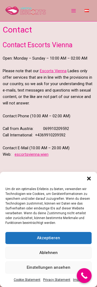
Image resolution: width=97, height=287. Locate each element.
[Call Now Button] (84, 275)
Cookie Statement (27, 280)
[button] (89, 178)
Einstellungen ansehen (48, 267)
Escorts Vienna (53, 70)
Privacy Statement (56, 280)
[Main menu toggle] (73, 10)
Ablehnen (48, 252)
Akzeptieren (48, 237)
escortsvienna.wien (31, 154)
